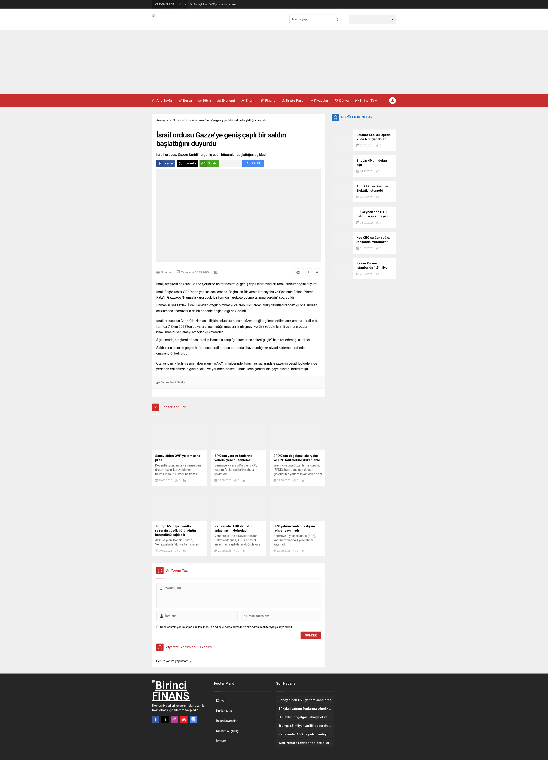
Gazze (165, 382)
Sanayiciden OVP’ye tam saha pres (214, 4)
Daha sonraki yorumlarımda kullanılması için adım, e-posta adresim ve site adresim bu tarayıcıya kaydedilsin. (226, 627)
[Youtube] (184, 719)
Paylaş (169, 163)
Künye (220, 700)
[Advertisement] (274, 62)
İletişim (221, 741)
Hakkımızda (224, 710)
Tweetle (190, 163)
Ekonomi (178, 120)
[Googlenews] (193, 719)
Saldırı (181, 382)
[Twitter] (165, 719)
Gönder (213, 163)
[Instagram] (174, 719)
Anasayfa (162, 120)
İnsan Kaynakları (227, 721)
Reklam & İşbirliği (227, 731)
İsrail (173, 382)
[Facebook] (155, 719)
